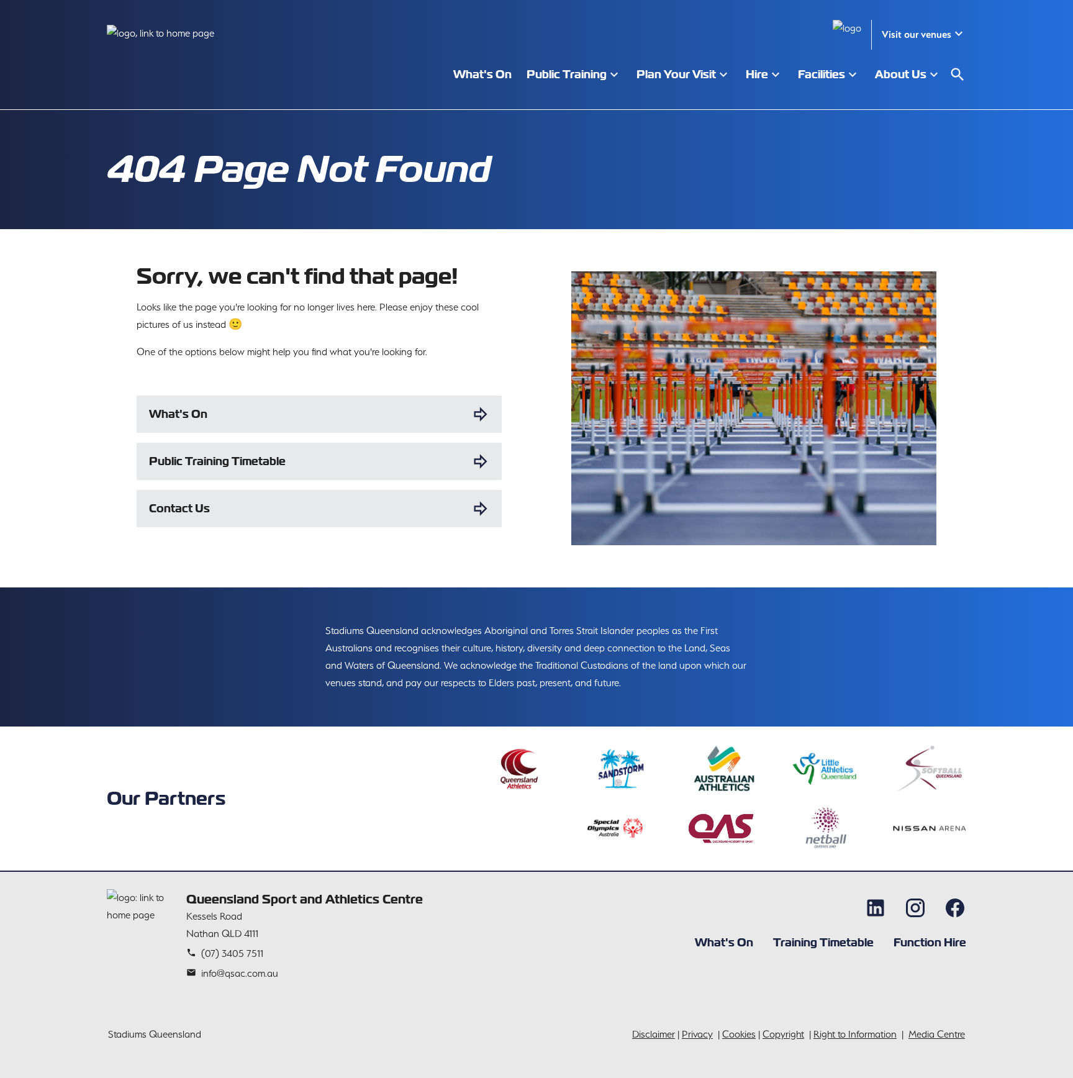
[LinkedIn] (875, 908)
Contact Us (179, 508)
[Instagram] (915, 908)
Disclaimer (653, 1034)
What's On (178, 414)
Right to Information (855, 1034)
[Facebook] (955, 908)
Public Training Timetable (217, 461)
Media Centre (936, 1034)
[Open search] (957, 74)
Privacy (697, 1034)
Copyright (783, 1034)
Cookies (739, 1034)
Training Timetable (823, 942)
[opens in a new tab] (518, 769)
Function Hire (930, 942)
